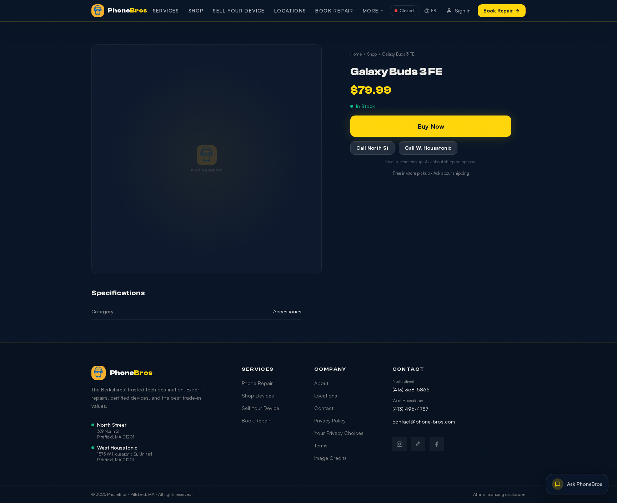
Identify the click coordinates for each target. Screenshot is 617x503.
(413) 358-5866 (411, 389)
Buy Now (431, 126)
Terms (320, 445)
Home (356, 54)
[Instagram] (399, 444)
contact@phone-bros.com (423, 422)
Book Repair (334, 10)
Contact (323, 408)
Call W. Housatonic (428, 148)
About (321, 383)
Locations (290, 10)
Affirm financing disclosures (499, 494)
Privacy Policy (330, 420)
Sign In (463, 10)
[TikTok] (418, 444)
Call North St (372, 148)
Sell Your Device (239, 10)
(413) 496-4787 (410, 409)
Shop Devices (258, 395)
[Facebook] (437, 444)
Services (166, 10)
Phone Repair (257, 383)
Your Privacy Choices (338, 433)
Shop (196, 10)
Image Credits (330, 458)
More (371, 10)
